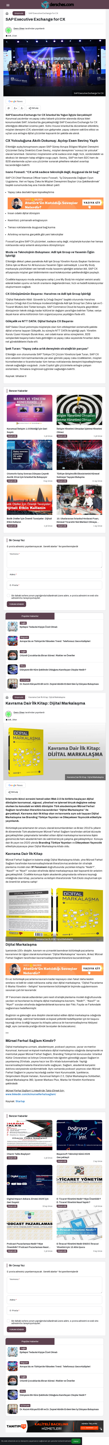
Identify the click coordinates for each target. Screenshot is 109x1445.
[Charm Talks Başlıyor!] (29, 1141)
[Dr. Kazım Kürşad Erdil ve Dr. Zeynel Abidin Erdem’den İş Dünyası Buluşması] (54, 684)
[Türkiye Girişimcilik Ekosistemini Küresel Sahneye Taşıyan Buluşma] (79, 461)
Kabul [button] (76, 1441)
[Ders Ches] (57, 5)
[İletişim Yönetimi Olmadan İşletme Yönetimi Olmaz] (79, 416)
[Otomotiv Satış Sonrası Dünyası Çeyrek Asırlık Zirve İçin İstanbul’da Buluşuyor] (29, 461)
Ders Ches (19, 28)
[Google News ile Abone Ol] (16, 101)
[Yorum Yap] (8, 108)
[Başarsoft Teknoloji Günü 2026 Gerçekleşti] (79, 1141)
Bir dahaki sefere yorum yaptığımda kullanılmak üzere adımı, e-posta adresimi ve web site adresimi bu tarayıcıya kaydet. (54, 596)
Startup (20, 1101)
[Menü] (8, 5)
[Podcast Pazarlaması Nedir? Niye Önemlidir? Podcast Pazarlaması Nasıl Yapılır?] (29, 1231)
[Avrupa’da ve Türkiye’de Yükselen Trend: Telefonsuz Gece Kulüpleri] (54, 641)
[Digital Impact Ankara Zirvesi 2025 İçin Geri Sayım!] (29, 1186)
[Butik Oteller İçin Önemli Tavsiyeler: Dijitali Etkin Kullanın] (29, 506)
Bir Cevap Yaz (17, 540)
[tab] (78, 616)
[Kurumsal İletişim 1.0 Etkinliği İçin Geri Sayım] (29, 416)
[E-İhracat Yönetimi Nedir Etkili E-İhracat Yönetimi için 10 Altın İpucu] (79, 1231)
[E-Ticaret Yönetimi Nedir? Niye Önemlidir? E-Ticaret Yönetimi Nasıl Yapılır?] (79, 1186)
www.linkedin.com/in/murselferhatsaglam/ (31, 1094)
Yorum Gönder (16, 604)
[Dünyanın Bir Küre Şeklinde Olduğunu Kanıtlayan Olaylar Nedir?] (54, 669)
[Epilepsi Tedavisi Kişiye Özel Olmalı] (54, 627)
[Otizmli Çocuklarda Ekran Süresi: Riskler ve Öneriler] (54, 655)
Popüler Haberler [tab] (30, 616)
